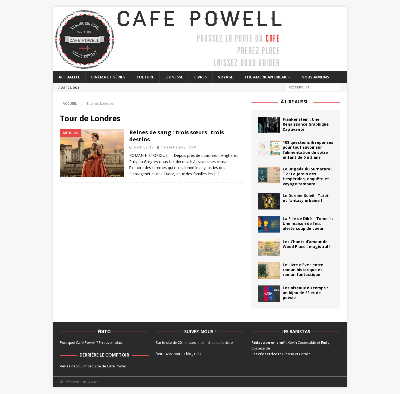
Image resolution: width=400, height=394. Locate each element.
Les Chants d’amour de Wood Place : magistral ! (306, 244)
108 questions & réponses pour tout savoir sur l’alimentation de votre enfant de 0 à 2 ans (308, 150)
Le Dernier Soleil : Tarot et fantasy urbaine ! (306, 198)
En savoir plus (110, 342)
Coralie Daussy (173, 147)
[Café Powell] (168, 68)
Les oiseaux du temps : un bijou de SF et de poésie (305, 292)
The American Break (265, 77)
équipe (95, 366)
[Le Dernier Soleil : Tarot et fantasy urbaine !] (269, 201)
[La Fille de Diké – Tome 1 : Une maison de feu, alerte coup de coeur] (269, 224)
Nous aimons (315, 77)
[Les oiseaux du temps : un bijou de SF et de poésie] (269, 293)
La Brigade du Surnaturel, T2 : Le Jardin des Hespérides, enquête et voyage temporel (308, 176)
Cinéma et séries (108, 77)
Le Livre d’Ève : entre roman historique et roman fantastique (303, 269)
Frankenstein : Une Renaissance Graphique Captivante (306, 124)
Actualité (69, 77)
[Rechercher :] (313, 87)
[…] (216, 173)
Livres (200, 77)
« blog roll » (192, 353)
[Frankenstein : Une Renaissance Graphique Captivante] (269, 125)
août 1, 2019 (143, 147)
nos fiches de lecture (215, 342)
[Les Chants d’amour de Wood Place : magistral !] (269, 247)
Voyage (225, 77)
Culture (145, 77)
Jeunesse (174, 77)
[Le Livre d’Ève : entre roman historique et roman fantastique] (269, 270)
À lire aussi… (296, 102)
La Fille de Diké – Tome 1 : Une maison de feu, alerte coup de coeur (308, 223)
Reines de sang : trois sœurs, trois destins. (176, 136)
